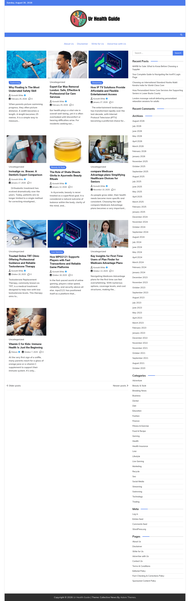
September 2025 (140, 171)
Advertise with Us (116, 43)
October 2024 (138, 227)
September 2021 (140, 358)
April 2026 (137, 141)
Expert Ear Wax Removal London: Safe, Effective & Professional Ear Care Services (65, 92)
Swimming (15, 82)
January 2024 (138, 272)
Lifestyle (136, 456)
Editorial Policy (139, 571)
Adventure (137, 380)
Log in (135, 514)
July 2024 (136, 242)
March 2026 (138, 146)
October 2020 (138, 368)
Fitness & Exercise (140, 426)
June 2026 (137, 131)
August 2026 (138, 121)
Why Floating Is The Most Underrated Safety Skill (24, 89)
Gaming (136, 436)
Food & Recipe (139, 431)
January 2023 (138, 333)
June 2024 (137, 247)
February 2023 (139, 328)
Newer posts (119, 385)
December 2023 (140, 277)
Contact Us (137, 561)
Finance (136, 421)
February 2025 (139, 207)
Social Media (138, 481)
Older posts (15, 385)
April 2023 (137, 318)
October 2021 (138, 353)
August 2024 (138, 237)
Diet (134, 406)
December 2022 (140, 338)
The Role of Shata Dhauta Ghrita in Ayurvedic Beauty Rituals (66, 175)
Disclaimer (82, 43)
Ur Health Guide (81, 597)
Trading (136, 502)
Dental (135, 401)
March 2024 (138, 262)
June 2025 (137, 186)
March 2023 (138, 323)
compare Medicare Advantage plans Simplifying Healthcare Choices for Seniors (108, 176)
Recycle (136, 471)
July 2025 (136, 181)
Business (136, 395)
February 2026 (139, 151)
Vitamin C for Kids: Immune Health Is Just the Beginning (26, 345)
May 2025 (137, 191)
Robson (14, 352)
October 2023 (138, 287)
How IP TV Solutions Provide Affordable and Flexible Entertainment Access (108, 91)
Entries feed (137, 519)
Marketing (137, 466)
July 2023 (136, 302)
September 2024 (140, 232)
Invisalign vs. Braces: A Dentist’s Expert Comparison (25, 173)
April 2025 (137, 196)
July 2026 (136, 126)
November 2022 (140, 343)
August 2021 (138, 363)
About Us (69, 43)
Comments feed (139, 524)
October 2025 (138, 166)
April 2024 (137, 257)
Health (135, 441)
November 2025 (140, 161)
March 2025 (138, 202)
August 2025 (138, 176)
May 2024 (137, 252)
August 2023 (138, 297)
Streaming (97, 82)
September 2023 (140, 292)
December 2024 (140, 217)
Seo (134, 476)
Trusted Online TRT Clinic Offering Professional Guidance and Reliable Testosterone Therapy (24, 261)
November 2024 (140, 222)
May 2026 (137, 136)
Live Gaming (57, 252)
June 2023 (137, 307)
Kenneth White (17, 95)
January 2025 (138, 212)
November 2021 (140, 348)
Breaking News (139, 390)
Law (134, 451)
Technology (137, 496)
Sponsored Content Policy (144, 581)
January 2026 (138, 156)
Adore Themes (128, 597)
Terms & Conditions (141, 566)
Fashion (136, 416)
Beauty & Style (58, 167)
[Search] (181, 35)
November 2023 (140, 282)
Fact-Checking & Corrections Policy (148, 576)
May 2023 (137, 312)
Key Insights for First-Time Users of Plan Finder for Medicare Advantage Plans (107, 259)
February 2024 (139, 267)
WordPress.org (139, 529)
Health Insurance (140, 446)
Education (136, 411)
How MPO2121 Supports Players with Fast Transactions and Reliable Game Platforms (65, 262)
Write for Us (97, 43)
